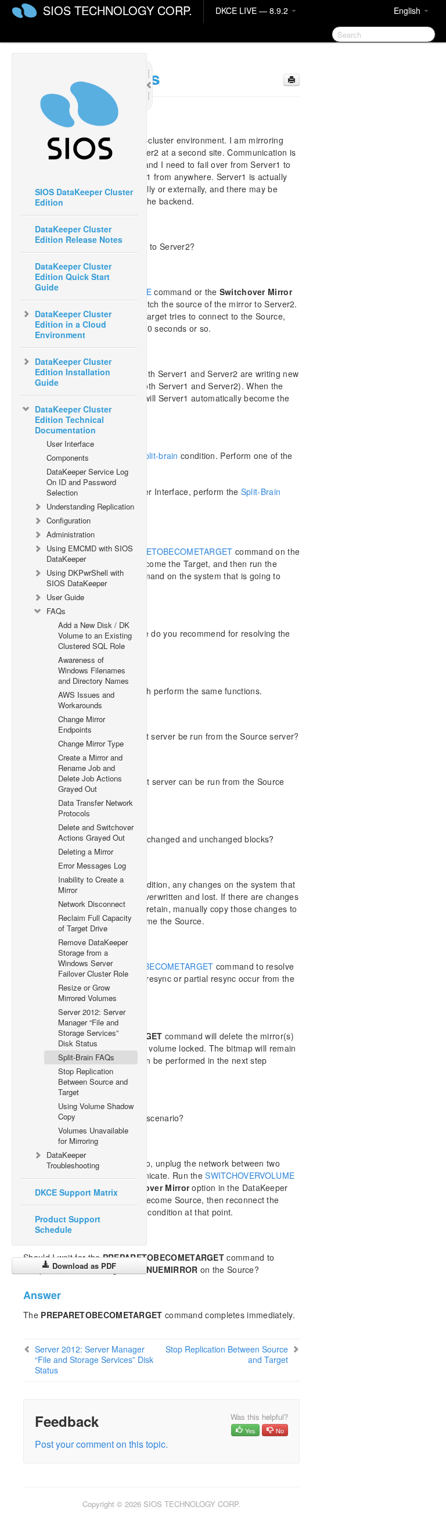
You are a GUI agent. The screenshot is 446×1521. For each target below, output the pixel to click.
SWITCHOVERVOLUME (249, 1175)
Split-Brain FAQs (86, 1057)
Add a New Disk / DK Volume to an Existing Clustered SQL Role (95, 635)
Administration (70, 534)
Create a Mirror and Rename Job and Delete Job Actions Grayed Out (90, 773)
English (408, 10)
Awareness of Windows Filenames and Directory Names (93, 670)
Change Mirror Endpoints (81, 724)
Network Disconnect (91, 903)
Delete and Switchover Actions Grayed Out (96, 832)
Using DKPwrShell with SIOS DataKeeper (85, 578)
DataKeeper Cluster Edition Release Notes (79, 234)
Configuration (68, 520)
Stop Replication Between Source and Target (93, 1081)
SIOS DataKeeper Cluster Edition (84, 197)
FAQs (56, 610)
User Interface (70, 443)
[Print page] (291, 80)
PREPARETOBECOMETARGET (172, 551)
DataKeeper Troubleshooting (72, 1160)
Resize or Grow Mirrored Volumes (87, 992)
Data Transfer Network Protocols (95, 808)
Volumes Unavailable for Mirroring (93, 1135)
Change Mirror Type (91, 743)
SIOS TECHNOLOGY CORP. (117, 10)
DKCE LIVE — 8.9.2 (252, 10)
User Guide (65, 596)
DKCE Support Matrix (76, 1192)
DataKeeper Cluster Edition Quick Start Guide (73, 276)
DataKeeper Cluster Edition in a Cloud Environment (73, 324)
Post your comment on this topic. (101, 1444)
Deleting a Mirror (85, 851)
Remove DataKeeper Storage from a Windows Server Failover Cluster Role (93, 958)
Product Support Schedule (67, 1224)
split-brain (159, 455)
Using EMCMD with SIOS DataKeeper (89, 553)
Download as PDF (83, 1265)
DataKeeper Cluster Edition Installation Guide (73, 372)
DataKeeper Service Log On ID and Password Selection (87, 482)
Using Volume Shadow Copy (96, 1111)
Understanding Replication (90, 506)
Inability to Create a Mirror (91, 884)
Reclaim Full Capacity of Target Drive (95, 923)
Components (67, 457)
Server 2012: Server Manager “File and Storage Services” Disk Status (91, 1027)
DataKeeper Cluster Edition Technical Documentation (73, 419)
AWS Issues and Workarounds (86, 700)
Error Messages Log (92, 865)
